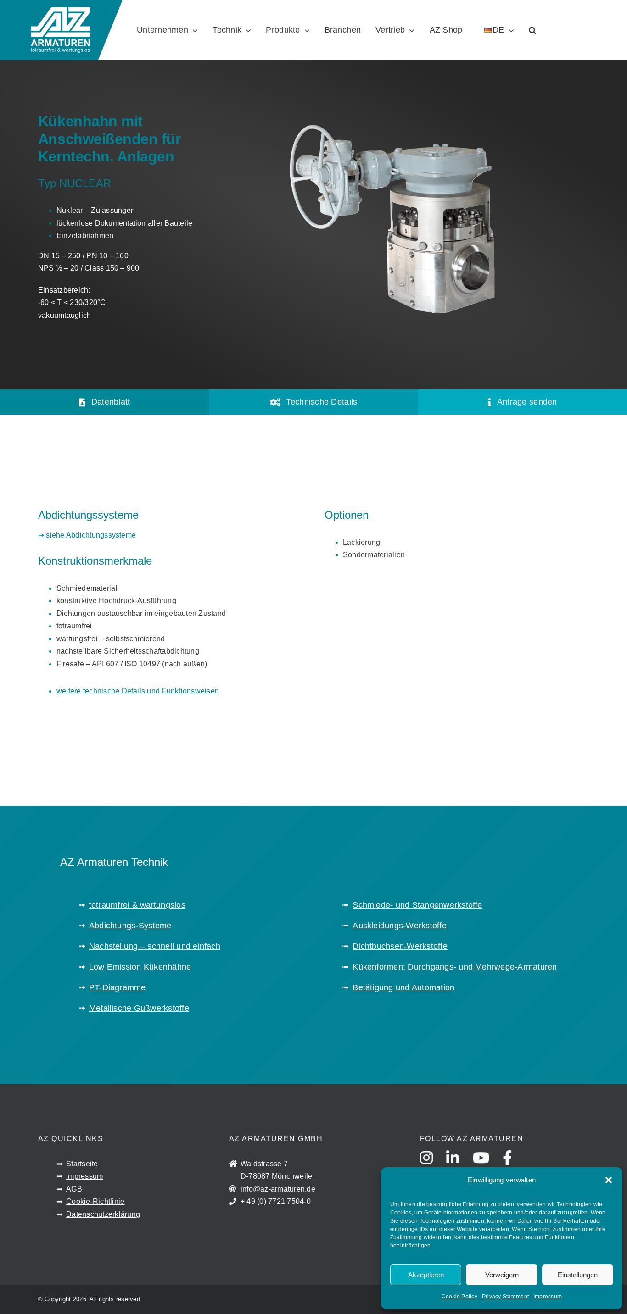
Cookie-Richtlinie (95, 1201)
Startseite (82, 1164)
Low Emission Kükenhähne (140, 966)
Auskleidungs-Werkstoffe (400, 925)
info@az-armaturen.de (278, 1189)
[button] (608, 1180)
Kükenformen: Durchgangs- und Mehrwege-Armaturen (455, 966)
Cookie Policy (459, 1296)
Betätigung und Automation (403, 987)
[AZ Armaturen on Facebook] (513, 1166)
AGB (74, 1189)
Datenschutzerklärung (103, 1214)
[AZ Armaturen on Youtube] (487, 1166)
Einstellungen (578, 1275)
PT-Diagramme (117, 987)
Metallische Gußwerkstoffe (139, 1008)
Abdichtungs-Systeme (130, 925)
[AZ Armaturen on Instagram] (432, 1166)
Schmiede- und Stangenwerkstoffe (417, 904)
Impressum (547, 1296)
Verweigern (502, 1275)
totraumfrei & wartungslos (137, 904)
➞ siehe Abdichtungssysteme (87, 535)
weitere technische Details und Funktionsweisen (137, 691)
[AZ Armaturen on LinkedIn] (458, 1166)
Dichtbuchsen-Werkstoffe (400, 946)
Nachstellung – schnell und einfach (154, 946)
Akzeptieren (426, 1275)
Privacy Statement (505, 1296)
